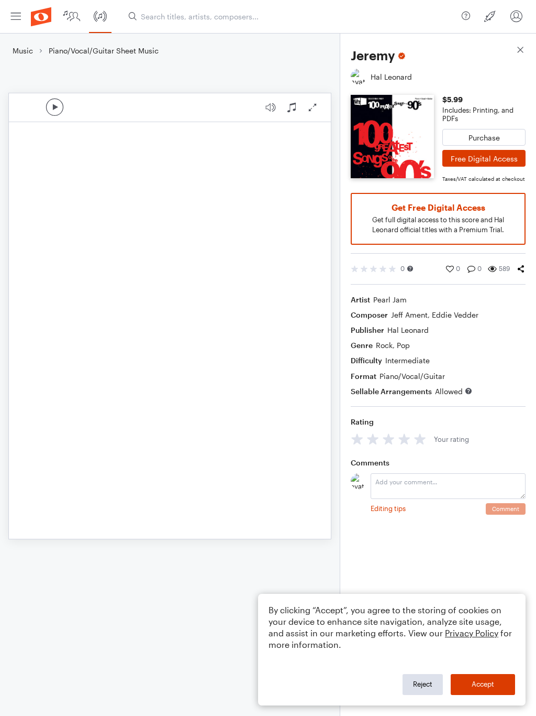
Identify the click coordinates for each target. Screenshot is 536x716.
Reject (422, 684)
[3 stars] (388, 439)
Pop (403, 345)
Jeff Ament (409, 314)
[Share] (521, 269)
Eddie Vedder (455, 314)
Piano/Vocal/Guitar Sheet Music (104, 50)
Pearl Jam (390, 299)
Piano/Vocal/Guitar (412, 376)
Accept (483, 684)
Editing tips (388, 508)
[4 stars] (404, 439)
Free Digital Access (484, 158)
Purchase (484, 137)
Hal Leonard (408, 330)
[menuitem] (15, 16)
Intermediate (407, 360)
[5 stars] (420, 439)
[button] (410, 268)
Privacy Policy (471, 633)
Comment (505, 508)
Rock (384, 345)
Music (23, 50)
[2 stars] (372, 439)
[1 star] (357, 439)
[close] (520, 51)
